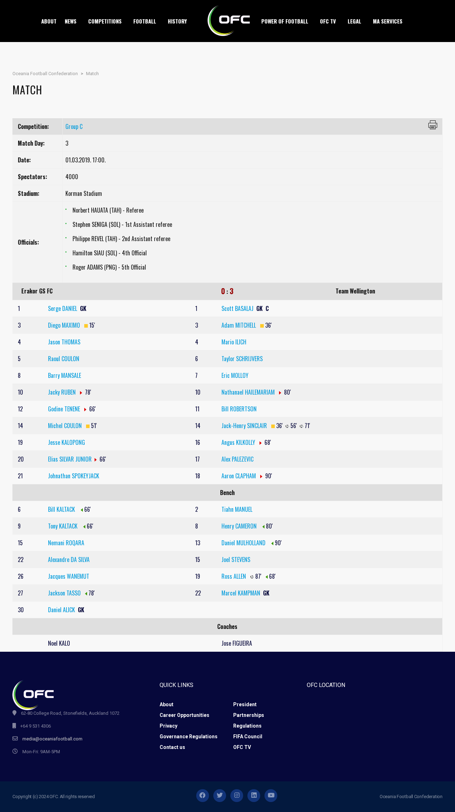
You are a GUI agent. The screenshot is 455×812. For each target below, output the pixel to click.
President (245, 704)
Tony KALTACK (63, 526)
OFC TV (242, 747)
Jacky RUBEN (62, 392)
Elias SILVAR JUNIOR (70, 459)
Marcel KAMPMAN (241, 593)
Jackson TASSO (64, 593)
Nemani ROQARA (66, 542)
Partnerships (248, 715)
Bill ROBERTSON (239, 409)
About (166, 704)
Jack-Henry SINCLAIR (244, 425)
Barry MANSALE (64, 375)
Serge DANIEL (63, 308)
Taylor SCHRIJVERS (242, 358)
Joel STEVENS (235, 559)
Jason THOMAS (64, 342)
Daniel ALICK (62, 609)
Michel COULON (65, 425)
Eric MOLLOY (234, 375)
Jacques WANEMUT (68, 576)
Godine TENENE (64, 409)
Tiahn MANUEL (236, 509)
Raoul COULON (63, 358)
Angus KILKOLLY (239, 442)
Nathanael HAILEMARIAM (248, 392)
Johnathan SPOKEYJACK (73, 476)
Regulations (247, 726)
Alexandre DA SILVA (69, 559)
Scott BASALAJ (238, 308)
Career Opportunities (184, 715)
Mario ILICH (233, 342)
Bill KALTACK (62, 509)
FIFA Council (247, 736)
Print (432, 124)
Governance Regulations (189, 736)
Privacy (168, 726)
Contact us (172, 747)
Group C (73, 126)
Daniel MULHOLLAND (244, 542)
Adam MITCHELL (239, 325)
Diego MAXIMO (64, 325)
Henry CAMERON (239, 526)
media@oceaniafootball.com (52, 738)
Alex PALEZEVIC (237, 459)
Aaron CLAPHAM (239, 476)
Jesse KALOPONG (66, 442)
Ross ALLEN (234, 576)
